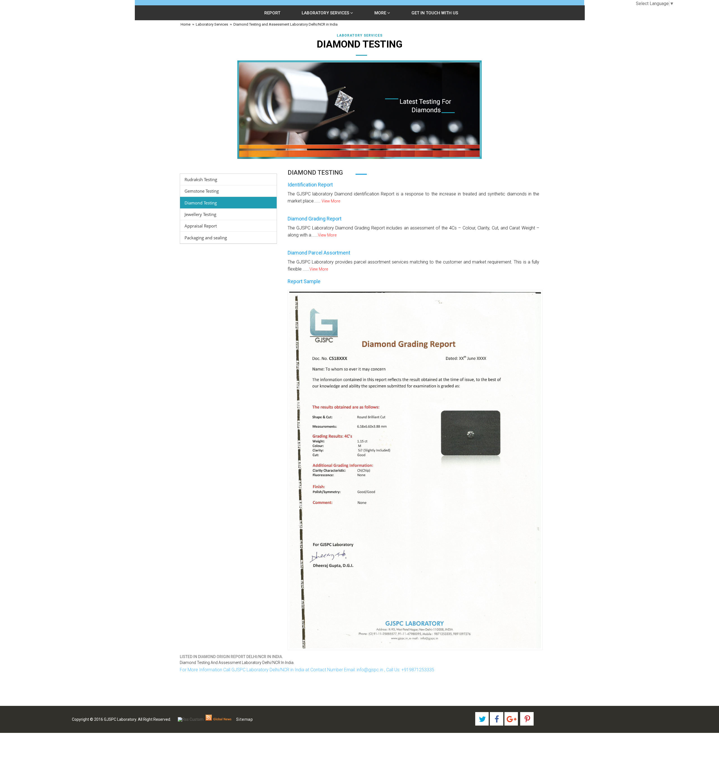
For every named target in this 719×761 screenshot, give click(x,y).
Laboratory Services (326, 12)
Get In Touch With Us (434, 12)
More (380, 12)
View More (331, 201)
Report (272, 12)
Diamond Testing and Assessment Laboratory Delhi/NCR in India (285, 24)
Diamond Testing (201, 203)
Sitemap (244, 719)
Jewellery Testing (200, 214)
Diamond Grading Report (315, 219)
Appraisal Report (201, 226)
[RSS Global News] (218, 719)
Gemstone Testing (202, 191)
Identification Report (310, 185)
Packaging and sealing (206, 237)
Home (185, 24)
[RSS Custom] (191, 719)
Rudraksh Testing (201, 179)
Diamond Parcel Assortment (319, 253)
